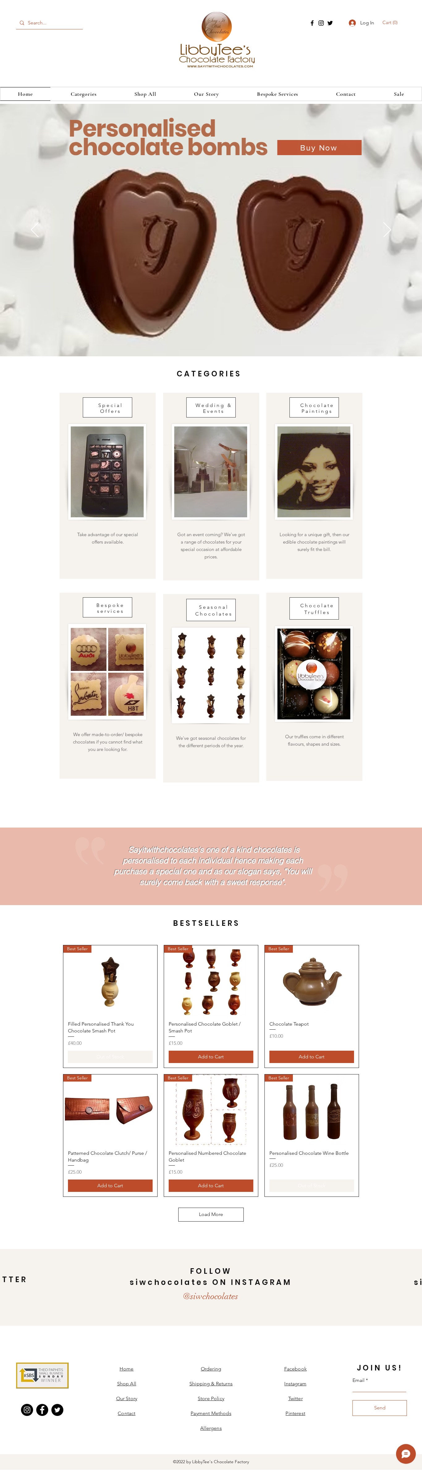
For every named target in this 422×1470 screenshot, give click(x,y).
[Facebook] (312, 23)
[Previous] (35, 230)
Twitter (295, 1398)
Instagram (295, 1384)
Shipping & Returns (211, 1384)
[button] (390, 22)
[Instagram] (321, 23)
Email (358, 1380)
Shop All (126, 1384)
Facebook (295, 1369)
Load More (211, 1214)
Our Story (126, 1398)
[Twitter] (330, 23)
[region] (108, 486)
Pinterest (295, 1413)
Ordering (211, 1369)
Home (127, 1369)
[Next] (387, 230)
